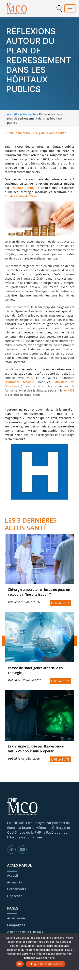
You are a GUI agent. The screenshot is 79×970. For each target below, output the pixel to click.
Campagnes (16, 925)
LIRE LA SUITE (60, 603)
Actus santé (28, 114)
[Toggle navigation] (70, 8)
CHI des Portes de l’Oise (21, 196)
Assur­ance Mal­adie (19, 382)
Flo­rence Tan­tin (23, 188)
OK (20, 964)
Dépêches (14, 896)
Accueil (12, 114)
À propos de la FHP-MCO (25, 932)
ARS (30, 378)
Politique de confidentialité (45, 964)
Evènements (16, 889)
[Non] (74, 951)
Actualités (14, 882)
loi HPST (68, 390)
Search (59, 8)
